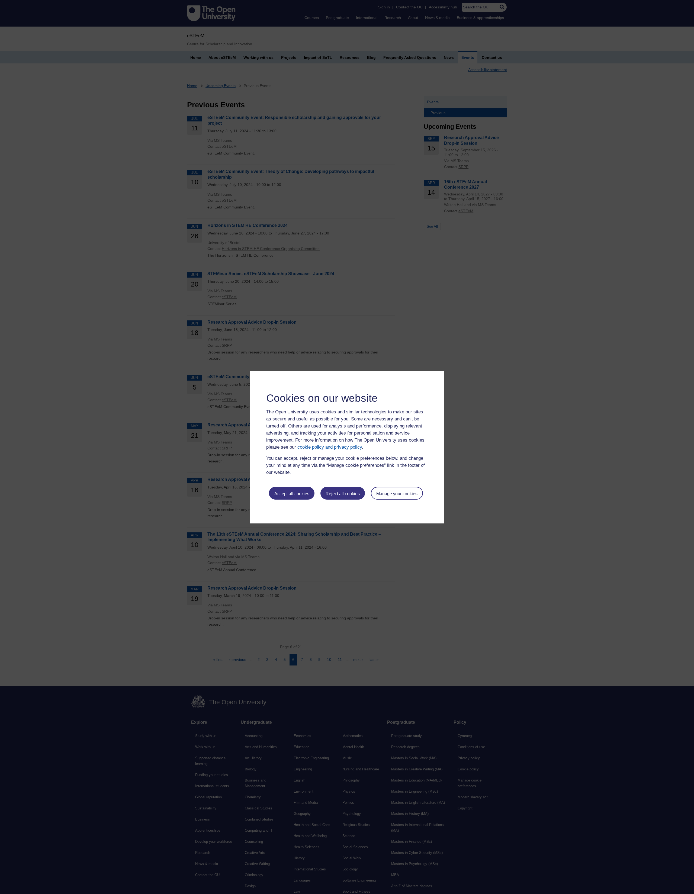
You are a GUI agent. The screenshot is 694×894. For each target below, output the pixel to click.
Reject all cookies (343, 493)
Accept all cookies (291, 493)
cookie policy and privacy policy (329, 447)
